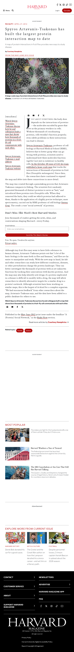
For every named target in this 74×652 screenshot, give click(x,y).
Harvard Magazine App (51, 591)
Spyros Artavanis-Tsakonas (39, 145)
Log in (57, 10)
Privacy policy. (11, 243)
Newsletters (46, 577)
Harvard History (12, 546)
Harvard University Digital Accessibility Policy (37, 642)
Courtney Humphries (14, 51)
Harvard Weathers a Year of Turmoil (46, 448)
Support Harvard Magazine (13, 605)
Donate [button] (67, 10)
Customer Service (14, 586)
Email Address (10, 225)
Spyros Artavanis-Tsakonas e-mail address (13, 159)
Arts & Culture (33, 546)
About (7, 595)
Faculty (9, 24)
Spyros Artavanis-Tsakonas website (13, 167)
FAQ (41, 599)
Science (28, 330)
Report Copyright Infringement (32, 646)
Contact (8, 577)
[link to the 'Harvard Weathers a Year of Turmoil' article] (17, 454)
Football (53, 546)
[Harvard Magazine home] (37, 7)
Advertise (44, 584)
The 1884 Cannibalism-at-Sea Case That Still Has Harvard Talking (50, 468)
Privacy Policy (26, 637)
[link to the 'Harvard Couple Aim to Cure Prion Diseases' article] (17, 435)
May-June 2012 (22, 55)
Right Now (42, 317)
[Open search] (13, 10)
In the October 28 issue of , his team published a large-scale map (47, 165)
